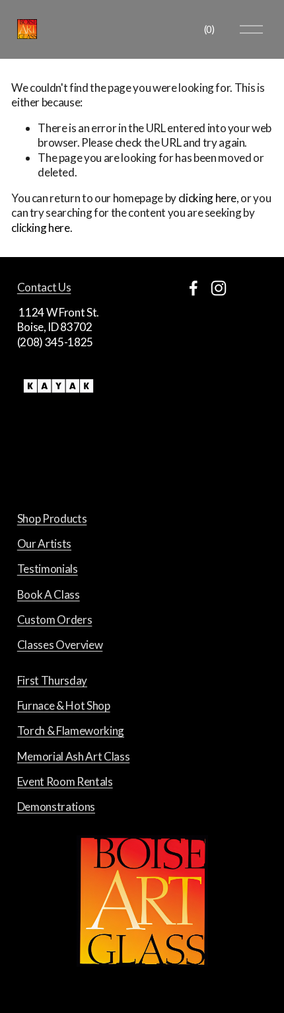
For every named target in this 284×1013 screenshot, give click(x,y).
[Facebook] (193, 288)
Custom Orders (54, 619)
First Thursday (52, 680)
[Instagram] (219, 288)
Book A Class (48, 594)
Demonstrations (56, 806)
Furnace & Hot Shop (63, 705)
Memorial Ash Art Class (73, 756)
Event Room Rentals (65, 781)
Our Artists (44, 543)
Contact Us (44, 287)
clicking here (207, 198)
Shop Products (52, 518)
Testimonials (47, 569)
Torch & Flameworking (70, 730)
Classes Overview (60, 645)
